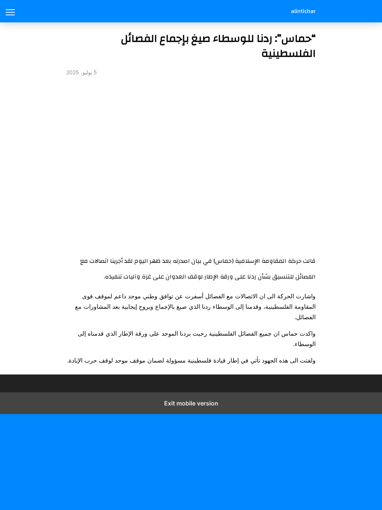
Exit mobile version (191, 403)
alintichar (303, 11)
